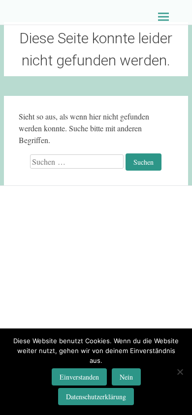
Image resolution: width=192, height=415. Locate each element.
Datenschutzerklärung (96, 396)
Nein (126, 377)
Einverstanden (79, 377)
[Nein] (180, 372)
